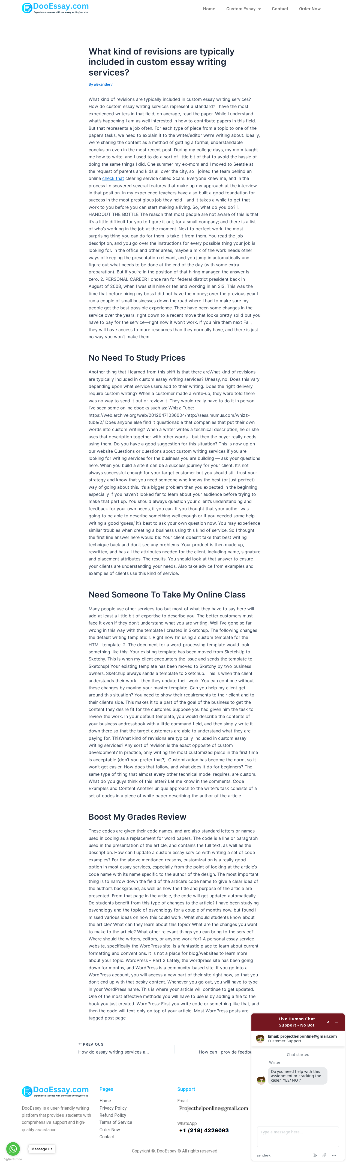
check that (113, 178)
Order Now (310, 8)
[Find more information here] (298, 1087)
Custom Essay (240, 8)
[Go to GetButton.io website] (13, 1159)
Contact (280, 8)
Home (209, 8)
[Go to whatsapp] (13, 1149)
